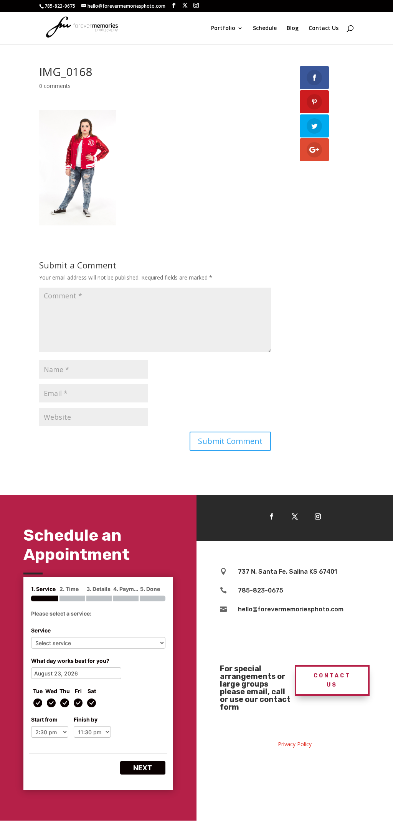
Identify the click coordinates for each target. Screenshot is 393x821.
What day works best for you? (70, 660)
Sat (92, 691)
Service (41, 630)
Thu (64, 691)
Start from (44, 719)
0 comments (55, 85)
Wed (51, 691)
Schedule (265, 28)
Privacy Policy (295, 744)
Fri (78, 691)
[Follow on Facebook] (272, 516)
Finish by (85, 719)
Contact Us (324, 28)
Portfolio (223, 28)
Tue (38, 691)
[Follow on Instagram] (318, 516)
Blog (293, 28)
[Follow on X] (295, 516)
